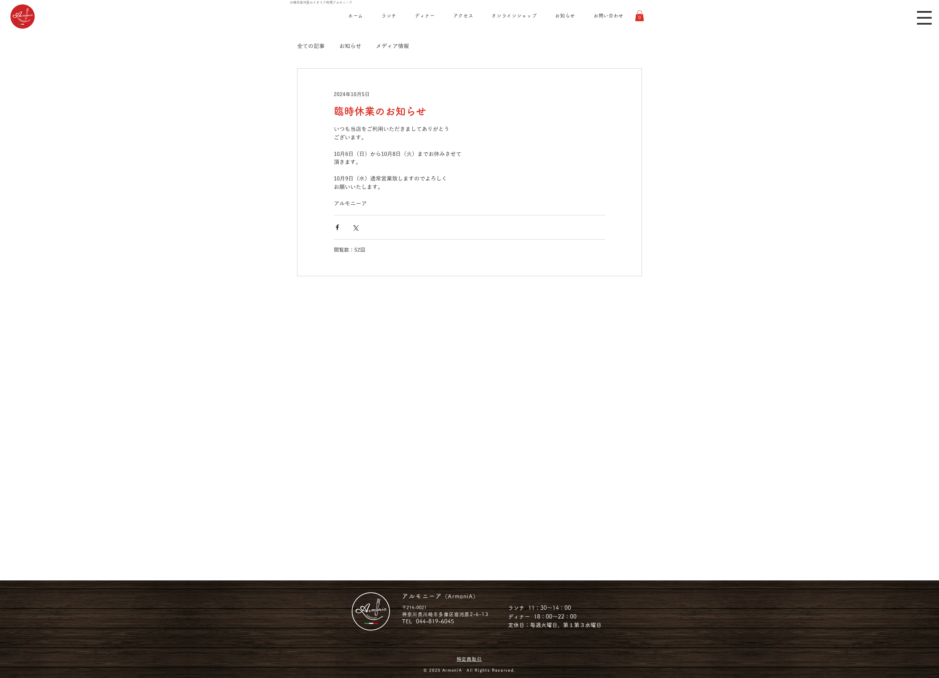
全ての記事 (311, 46)
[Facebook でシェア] (337, 227)
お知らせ (350, 46)
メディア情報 (392, 46)
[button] (924, 18)
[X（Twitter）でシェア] (355, 227)
